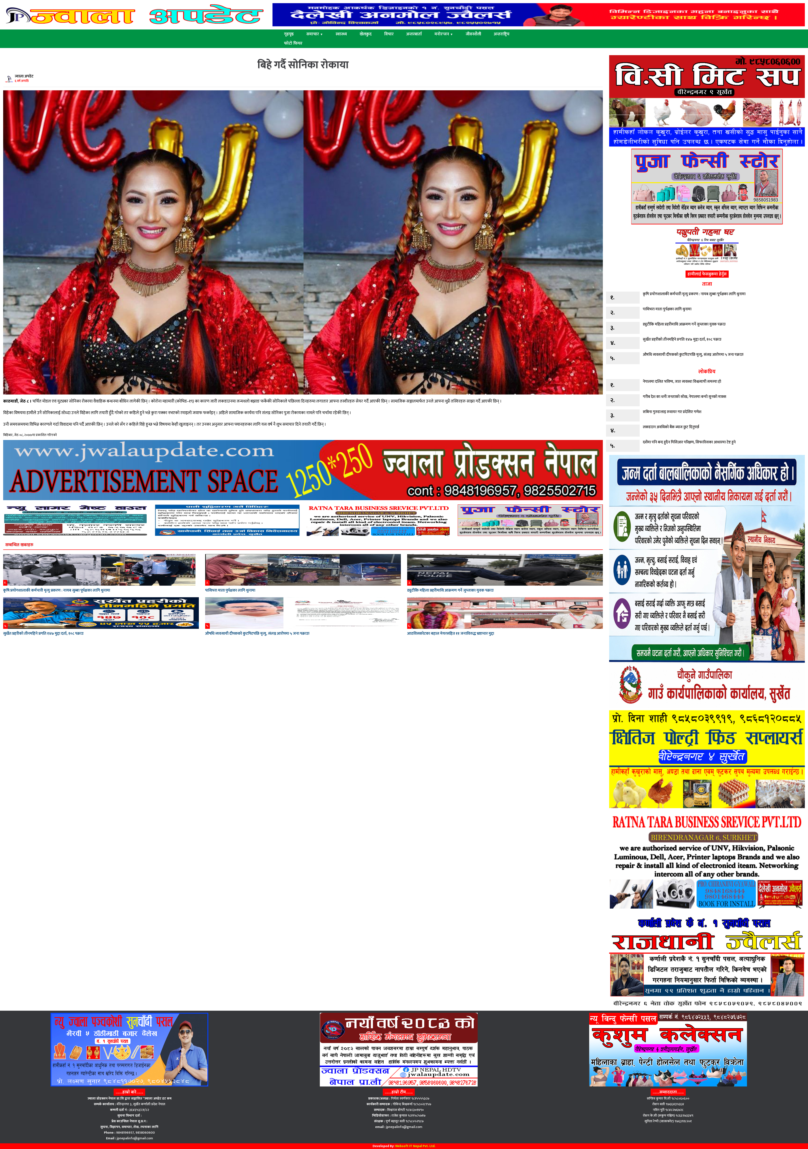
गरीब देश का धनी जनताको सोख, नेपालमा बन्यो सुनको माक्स (684, 397)
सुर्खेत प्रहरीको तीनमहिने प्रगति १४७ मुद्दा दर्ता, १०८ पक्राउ (43, 633)
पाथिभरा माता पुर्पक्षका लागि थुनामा (230, 590)
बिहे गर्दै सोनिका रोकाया (303, 65)
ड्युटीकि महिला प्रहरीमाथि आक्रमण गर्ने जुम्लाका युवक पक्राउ (450, 590)
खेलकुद (366, 34)
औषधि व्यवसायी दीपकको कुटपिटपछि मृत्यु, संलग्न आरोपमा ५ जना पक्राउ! (257, 633)
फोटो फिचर (293, 43)
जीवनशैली (473, 34)
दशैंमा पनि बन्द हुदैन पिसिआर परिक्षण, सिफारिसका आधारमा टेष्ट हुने (689, 442)
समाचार (314, 34)
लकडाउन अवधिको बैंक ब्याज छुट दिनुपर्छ (671, 427)
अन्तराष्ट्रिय (501, 34)
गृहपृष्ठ (289, 34)
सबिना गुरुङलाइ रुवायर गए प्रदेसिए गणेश (672, 412)
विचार (389, 34)
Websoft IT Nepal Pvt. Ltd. (415, 1146)
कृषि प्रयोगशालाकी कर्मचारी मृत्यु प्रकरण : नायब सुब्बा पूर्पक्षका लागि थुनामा (56, 590)
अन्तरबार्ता (414, 34)
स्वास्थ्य (341, 34)
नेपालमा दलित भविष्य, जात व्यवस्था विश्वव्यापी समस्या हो (682, 382)
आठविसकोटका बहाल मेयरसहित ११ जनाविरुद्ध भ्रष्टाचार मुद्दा (450, 633)
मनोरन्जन (444, 34)
